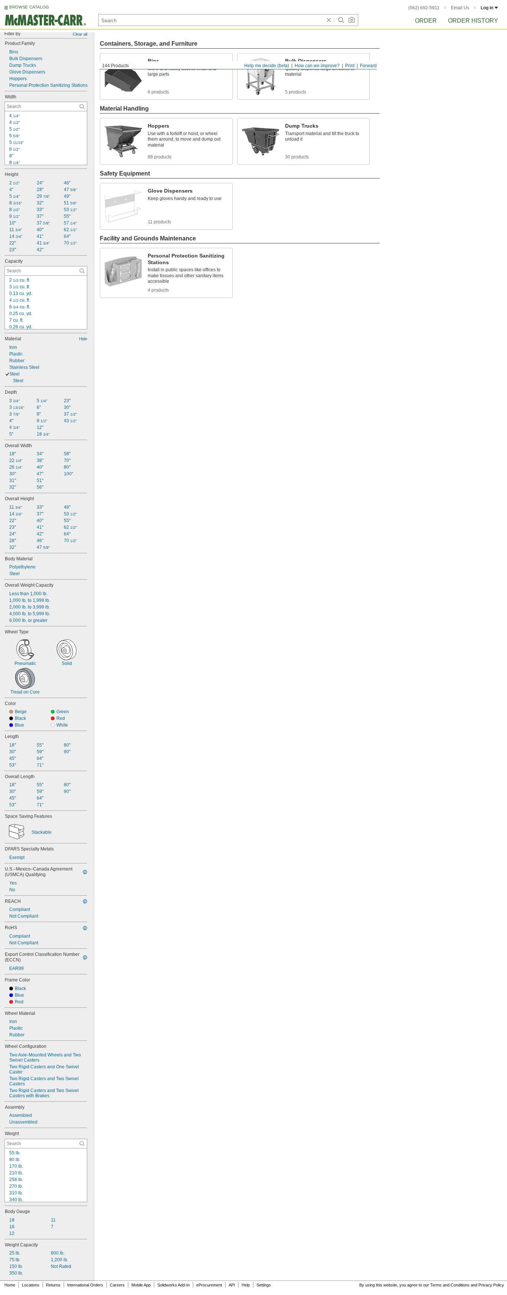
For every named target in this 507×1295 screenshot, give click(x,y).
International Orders (85, 1285)
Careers (117, 1285)
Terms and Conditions (450, 1285)
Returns (53, 1285)
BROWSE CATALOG (29, 7)
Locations (30, 1285)
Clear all (80, 34)
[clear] (329, 20)
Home (9, 1285)
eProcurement (209, 1285)
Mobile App (141, 1285)
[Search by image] (351, 20)
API (232, 1285)
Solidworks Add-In (173, 1285)
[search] (82, 106)
